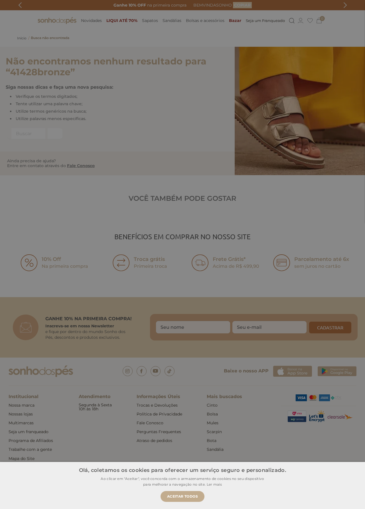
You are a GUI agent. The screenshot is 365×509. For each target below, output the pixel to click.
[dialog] (182, 254)
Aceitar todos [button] (182, 496)
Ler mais (214, 484)
